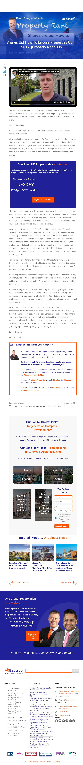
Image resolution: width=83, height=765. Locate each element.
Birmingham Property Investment (15, 699)
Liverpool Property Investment (14, 703)
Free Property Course (15, 730)
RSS (53, 761)
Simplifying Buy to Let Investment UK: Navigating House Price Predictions (66, 559)
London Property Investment (14, 690)
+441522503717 (64, 711)
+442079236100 (64, 696)
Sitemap (57, 761)
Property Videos (61, 406)
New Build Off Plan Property (17, 727)
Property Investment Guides (18, 724)
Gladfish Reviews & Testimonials (14, 734)
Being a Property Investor (23, 406)
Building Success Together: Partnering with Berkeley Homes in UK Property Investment (42, 727)
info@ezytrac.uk (64, 715)
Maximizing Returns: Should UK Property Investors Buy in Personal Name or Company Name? (42, 740)
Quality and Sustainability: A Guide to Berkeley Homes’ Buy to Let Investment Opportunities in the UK (42, 715)
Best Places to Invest (15, 717)
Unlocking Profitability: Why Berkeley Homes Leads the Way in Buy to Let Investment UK (42, 721)
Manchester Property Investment (15, 694)
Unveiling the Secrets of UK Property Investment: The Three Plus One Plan (42, 746)
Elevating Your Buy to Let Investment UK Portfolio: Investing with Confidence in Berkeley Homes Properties (42, 708)
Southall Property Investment (14, 707)
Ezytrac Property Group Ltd (36, 761)
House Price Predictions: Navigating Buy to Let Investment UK (43, 559)
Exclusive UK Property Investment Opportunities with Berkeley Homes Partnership (42, 733)
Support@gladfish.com (67, 700)
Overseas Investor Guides (17, 721)
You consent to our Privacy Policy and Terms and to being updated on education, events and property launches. (64, 518)
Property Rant (51, 406)
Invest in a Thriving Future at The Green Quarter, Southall (19, 559)
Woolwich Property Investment (14, 712)
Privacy (48, 761)
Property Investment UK (38, 406)
